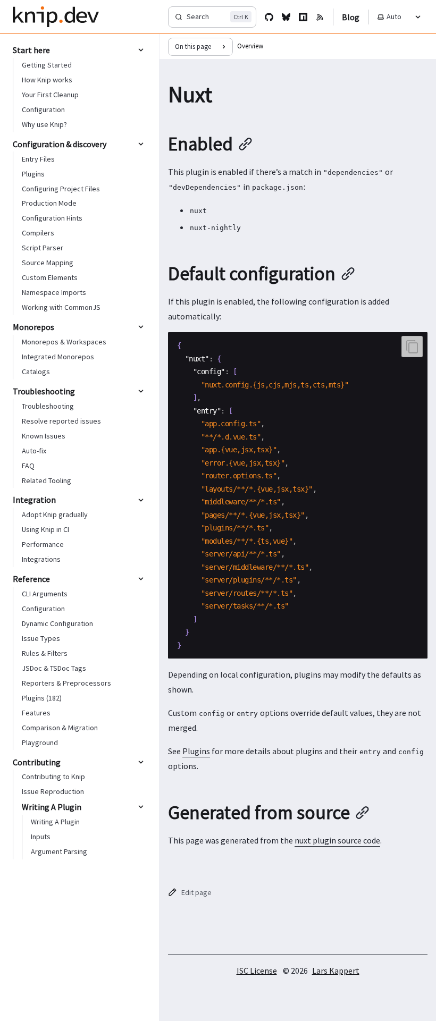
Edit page (196, 892)
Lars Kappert (335, 970)
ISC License (257, 970)
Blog (350, 17)
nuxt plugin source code (337, 840)
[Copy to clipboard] (412, 346)
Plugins (196, 751)
